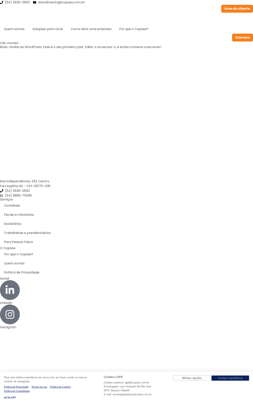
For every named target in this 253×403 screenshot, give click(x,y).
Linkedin (6, 303)
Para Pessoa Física (18, 242)
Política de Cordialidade (17, 391)
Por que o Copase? (133, 29)
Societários (12, 223)
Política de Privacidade (21, 272)
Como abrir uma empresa (91, 29)
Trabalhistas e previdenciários (27, 233)
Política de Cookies (60, 387)
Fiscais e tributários (19, 214)
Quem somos (14, 29)
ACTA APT (10, 397)
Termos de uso (39, 387)
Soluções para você (47, 29)
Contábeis (12, 205)
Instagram (8, 327)
